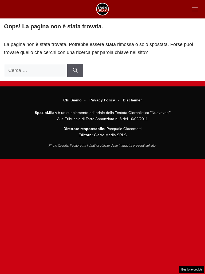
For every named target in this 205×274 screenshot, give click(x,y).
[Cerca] (75, 70)
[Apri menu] (195, 9)
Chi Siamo (72, 100)
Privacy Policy (102, 100)
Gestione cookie (191, 269)
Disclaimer (132, 100)
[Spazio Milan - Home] (102, 9)
